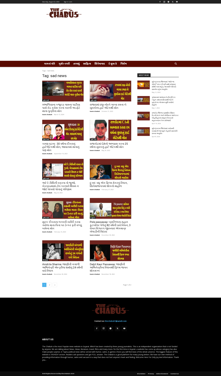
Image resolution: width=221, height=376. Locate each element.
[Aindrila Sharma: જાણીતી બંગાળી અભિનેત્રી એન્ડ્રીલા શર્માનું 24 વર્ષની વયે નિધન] (63, 250)
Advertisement (162, 374)
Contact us (174, 374)
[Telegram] (168, 2)
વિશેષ (123, 64)
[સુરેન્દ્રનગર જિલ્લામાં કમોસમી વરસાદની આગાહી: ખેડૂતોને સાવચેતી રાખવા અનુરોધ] (143, 131)
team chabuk (47, 114)
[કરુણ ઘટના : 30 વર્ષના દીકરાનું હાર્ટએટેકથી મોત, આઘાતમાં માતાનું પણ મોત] (63, 130)
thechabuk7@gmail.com (115, 321)
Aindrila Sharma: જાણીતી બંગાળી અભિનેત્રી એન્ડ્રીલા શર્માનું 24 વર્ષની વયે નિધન (62, 267)
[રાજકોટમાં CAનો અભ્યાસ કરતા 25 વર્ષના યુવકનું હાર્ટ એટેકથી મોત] (110, 130)
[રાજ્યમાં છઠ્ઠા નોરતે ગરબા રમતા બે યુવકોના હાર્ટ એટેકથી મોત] (110, 91)
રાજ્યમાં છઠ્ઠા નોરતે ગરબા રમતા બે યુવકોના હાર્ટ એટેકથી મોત (108, 106)
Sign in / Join (68, 2)
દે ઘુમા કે (113, 64)
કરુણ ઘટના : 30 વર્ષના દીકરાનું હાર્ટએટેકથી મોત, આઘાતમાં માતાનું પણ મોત (60, 147)
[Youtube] (177, 2)
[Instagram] (164, 2)
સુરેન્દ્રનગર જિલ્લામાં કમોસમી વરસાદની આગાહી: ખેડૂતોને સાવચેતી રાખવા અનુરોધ (164, 130)
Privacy (151, 374)
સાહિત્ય (87, 64)
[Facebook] (160, 2)
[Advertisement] (110, 42)
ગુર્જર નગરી (64, 64)
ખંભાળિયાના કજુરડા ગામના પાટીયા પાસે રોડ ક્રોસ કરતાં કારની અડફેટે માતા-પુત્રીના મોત (61, 108)
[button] (176, 64)
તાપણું (76, 64)
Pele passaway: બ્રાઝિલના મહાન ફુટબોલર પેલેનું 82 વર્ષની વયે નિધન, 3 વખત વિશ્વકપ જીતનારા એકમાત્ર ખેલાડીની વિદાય (110, 226)
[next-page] (55, 285)
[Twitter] (173, 2)
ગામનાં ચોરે (49, 64)
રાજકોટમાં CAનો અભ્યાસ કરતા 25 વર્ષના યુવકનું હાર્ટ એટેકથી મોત (109, 145)
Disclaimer (141, 374)
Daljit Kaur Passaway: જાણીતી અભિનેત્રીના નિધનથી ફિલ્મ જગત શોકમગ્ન (109, 267)
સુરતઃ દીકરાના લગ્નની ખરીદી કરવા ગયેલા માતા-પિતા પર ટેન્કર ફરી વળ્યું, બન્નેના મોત (62, 225)
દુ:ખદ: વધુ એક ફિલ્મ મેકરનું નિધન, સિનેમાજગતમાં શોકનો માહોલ (109, 184)
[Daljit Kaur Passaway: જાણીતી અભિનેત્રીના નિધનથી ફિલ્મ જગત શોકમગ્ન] (110, 250)
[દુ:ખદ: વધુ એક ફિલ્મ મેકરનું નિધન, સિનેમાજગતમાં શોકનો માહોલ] (110, 169)
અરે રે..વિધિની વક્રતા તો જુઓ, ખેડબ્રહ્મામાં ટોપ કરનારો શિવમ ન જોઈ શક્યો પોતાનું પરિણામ (60, 186)
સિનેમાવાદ (100, 64)
